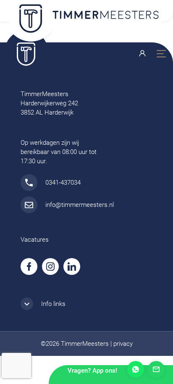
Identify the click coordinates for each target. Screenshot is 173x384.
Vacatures (35, 239)
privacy (123, 343)
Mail (156, 369)
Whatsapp (135, 369)
